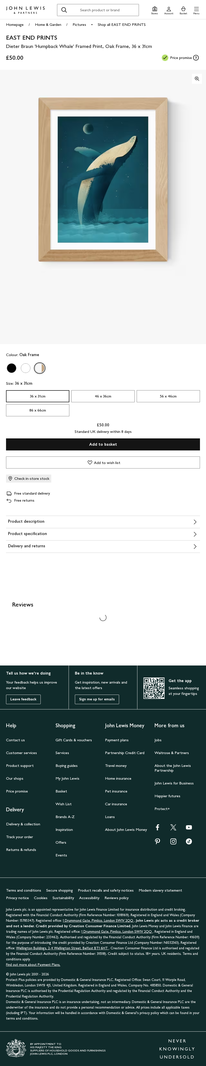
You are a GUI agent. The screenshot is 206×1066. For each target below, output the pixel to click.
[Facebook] (157, 829)
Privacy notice (17, 897)
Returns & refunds (21, 849)
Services (62, 752)
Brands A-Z (65, 816)
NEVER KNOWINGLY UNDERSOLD (177, 1049)
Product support (20, 765)
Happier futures (167, 795)
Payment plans (117, 740)
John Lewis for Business (174, 783)
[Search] (64, 10)
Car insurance (116, 804)
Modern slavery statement (160, 890)
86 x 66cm (37, 410)
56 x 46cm (168, 396)
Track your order (19, 836)
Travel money (116, 765)
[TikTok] (189, 843)
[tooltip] (196, 58)
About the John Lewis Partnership (172, 768)
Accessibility (89, 897)
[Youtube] (189, 829)
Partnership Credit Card (124, 752)
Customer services (21, 752)
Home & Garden (48, 24)
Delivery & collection (23, 824)
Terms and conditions (23, 890)
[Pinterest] (157, 843)
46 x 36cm (103, 396)
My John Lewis (67, 778)
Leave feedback (23, 699)
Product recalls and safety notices (106, 890)
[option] (11, 368)
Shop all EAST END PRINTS (122, 24)
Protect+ (162, 808)
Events (61, 855)
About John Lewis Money (126, 829)
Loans (110, 816)
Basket (61, 791)
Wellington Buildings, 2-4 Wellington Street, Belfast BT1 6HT (62, 948)
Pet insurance (116, 791)
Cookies (40, 897)
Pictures (79, 24)
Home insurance (118, 778)
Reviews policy (117, 897)
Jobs (158, 740)
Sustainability (63, 897)
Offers (61, 842)
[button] (196, 10)
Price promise (17, 791)
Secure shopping (59, 890)
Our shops (14, 778)
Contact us (15, 740)
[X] (173, 829)
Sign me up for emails (97, 699)
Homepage (15, 24)
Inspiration (64, 829)
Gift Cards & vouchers (74, 740)
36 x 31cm (37, 396)
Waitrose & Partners (171, 752)
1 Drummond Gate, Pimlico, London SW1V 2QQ (98, 920)
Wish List (64, 804)
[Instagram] (173, 843)
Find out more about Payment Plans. (33, 965)
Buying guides (67, 765)
